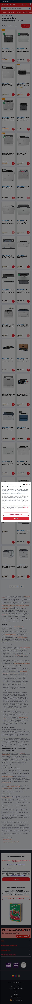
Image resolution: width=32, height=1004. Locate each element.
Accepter (16, 518)
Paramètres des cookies (16, 514)
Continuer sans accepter (9, 484)
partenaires (16, 508)
